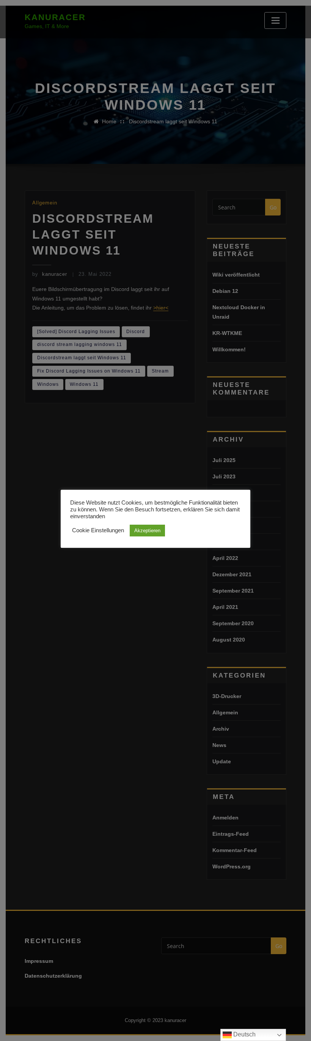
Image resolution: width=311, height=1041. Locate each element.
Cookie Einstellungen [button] (98, 530)
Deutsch (244, 1034)
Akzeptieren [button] (147, 530)
